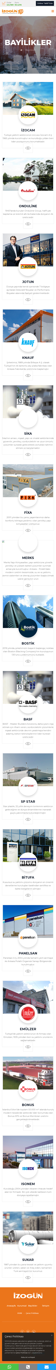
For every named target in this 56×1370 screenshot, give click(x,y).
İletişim (45, 1306)
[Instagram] (28, 1332)
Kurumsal (22, 1306)
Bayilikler (32, 1306)
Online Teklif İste (45, 3)
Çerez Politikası (32, 1313)
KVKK (20, 1313)
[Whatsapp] (22, 1332)
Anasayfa (11, 1306)
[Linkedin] (34, 1332)
